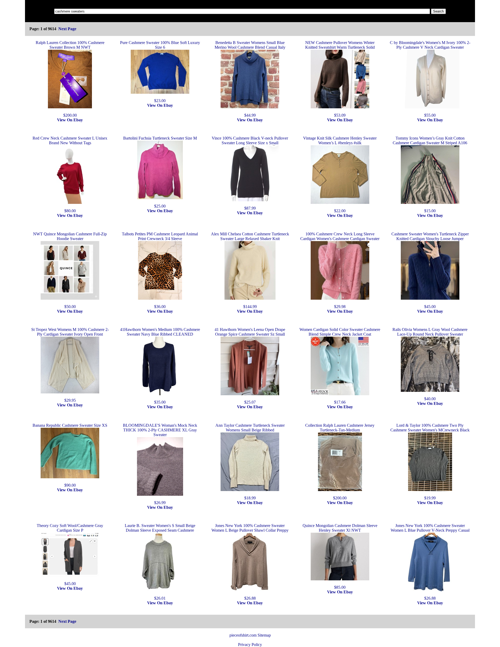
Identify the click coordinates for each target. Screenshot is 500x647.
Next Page (67, 29)
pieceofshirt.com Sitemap (250, 635)
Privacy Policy (250, 644)
